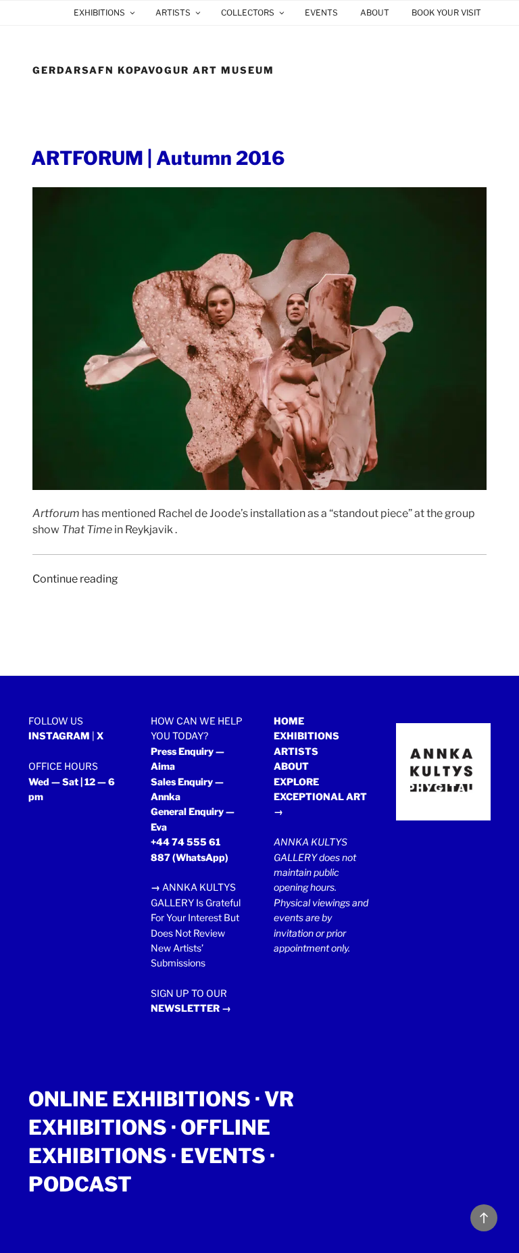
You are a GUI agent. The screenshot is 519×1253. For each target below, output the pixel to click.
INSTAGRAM (59, 735)
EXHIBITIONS (99, 12)
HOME (289, 721)
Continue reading (75, 578)
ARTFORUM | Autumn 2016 (158, 158)
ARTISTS (173, 12)
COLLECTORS (247, 12)
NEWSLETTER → (191, 1008)
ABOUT (374, 12)
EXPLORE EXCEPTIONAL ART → (320, 797)
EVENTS (321, 12)
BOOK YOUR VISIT (446, 12)
